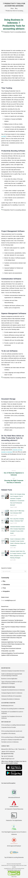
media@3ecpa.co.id (10, 600)
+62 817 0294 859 (8, 756)
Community (5, 578)
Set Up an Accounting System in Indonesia (12, 708)
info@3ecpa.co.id (9, 758)
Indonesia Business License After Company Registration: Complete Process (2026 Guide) (17, 530)
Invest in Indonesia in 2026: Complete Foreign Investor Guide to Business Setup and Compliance (17, 542)
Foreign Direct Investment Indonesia (11, 648)
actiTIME (3, 136)
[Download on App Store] (14, 767)
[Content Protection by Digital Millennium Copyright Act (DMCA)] (14, 874)
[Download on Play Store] (14, 773)
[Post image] (5, 496)
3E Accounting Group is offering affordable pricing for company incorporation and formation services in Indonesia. (12, 739)
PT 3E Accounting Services (19, 868)
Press (4, 588)
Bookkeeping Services (7, 705)
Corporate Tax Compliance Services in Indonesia (11, 717)
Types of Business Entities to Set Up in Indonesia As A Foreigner (11, 682)
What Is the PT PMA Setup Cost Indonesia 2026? (17, 512)
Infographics (6, 591)
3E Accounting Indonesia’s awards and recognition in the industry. (11, 732)
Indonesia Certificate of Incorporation (11, 696)
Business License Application (9, 678)
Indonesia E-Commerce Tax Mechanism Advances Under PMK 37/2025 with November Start (13, 622)
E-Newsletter (6, 584)
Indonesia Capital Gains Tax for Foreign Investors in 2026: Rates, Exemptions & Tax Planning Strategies (18, 554)
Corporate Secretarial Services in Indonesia (13, 690)
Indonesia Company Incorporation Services (13, 671)
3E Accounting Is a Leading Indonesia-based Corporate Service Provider (13, 726)
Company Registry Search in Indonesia (11, 693)
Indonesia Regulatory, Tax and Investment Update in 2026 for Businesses (12, 654)
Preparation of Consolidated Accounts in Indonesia (12, 712)
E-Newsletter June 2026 (7, 651)
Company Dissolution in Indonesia (10, 699)
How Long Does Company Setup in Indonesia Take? (17, 520)
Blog (4, 581)
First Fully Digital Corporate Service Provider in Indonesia (14, 833)
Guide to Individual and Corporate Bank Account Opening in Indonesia (11, 674)
